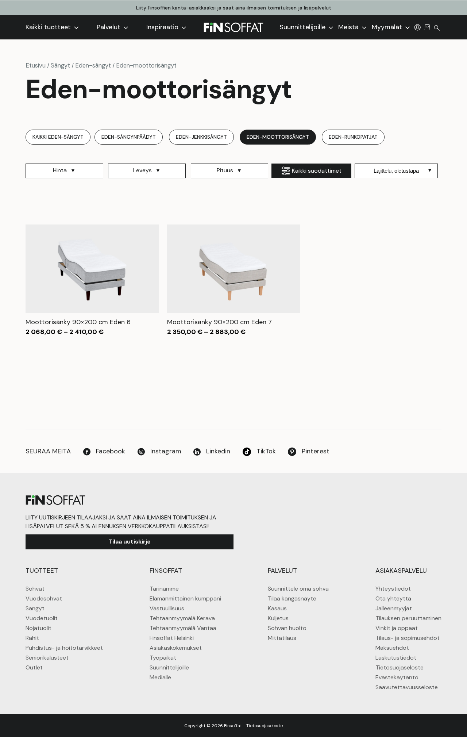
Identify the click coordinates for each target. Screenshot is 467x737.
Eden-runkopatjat (353, 137)
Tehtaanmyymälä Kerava (182, 618)
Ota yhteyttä (393, 598)
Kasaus (277, 608)
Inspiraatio (163, 27)
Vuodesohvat (44, 598)
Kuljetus (278, 618)
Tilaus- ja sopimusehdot (407, 638)
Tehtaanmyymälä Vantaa (183, 628)
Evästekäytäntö (396, 677)
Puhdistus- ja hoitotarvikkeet (64, 648)
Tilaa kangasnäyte (292, 598)
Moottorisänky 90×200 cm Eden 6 (78, 322)
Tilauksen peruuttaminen (408, 618)
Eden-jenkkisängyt (201, 137)
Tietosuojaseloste (399, 667)
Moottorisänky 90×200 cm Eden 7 (219, 322)
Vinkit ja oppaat (396, 628)
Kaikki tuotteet (49, 27)
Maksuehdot (392, 648)
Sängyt (60, 65)
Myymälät (388, 27)
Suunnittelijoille (303, 27)
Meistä (349, 27)
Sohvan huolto (287, 628)
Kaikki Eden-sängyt (58, 137)
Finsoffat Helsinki (172, 638)
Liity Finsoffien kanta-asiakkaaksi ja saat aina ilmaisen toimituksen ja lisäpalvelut (233, 7)
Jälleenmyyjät (393, 608)
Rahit (32, 638)
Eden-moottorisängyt (278, 137)
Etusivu (36, 65)
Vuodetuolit (42, 618)
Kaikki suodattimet (316, 170)
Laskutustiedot (395, 657)
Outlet (34, 667)
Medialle (160, 677)
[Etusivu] (233, 27)
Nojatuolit (38, 628)
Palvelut (109, 27)
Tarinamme (164, 588)
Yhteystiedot (393, 588)
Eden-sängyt (93, 65)
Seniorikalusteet (47, 657)
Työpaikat (163, 657)
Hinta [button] (60, 170)
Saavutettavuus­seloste (406, 687)
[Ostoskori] (427, 27)
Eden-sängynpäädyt (128, 137)
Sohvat (35, 588)
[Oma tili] (417, 27)
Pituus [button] (225, 170)
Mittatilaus (282, 638)
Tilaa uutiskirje (129, 541)
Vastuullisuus (167, 608)
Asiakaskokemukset (176, 648)
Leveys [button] (142, 170)
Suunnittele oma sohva (298, 588)
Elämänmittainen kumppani (185, 598)
